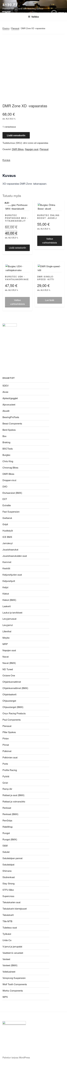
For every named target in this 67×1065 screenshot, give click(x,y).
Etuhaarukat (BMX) (12, 492)
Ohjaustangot (9, 700)
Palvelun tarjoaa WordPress (16, 1057)
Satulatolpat (8, 864)
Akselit (5, 410)
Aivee (5, 391)
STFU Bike (8, 889)
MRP (5, 644)
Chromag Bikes (10, 467)
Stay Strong (8, 883)
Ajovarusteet (8, 404)
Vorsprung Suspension (14, 977)
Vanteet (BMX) (9, 965)
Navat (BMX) (9, 662)
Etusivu (5, 28)
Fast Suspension (10, 511)
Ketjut (5, 587)
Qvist (5, 782)
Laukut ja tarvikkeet (12, 612)
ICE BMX (7, 536)
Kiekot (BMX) (9, 599)
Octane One (8, 675)
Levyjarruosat (9, 618)
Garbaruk (7, 517)
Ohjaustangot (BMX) (12, 707)
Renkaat (6, 807)
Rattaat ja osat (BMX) (13, 795)
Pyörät (5, 776)
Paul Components (11, 719)
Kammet (6, 562)
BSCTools (7, 448)
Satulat (6, 851)
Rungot (6, 833)
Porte (5, 763)
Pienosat (15, 28)
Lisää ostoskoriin (16, 135)
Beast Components (12, 423)
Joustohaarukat (10, 549)
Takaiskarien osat (11, 902)
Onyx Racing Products (14, 713)
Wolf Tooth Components (14, 984)
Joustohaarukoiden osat (14, 555)
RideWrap (7, 826)
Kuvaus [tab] (6, 159)
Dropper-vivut (9, 480)
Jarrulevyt (7, 543)
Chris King (7, 461)
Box (4, 436)
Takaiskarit (8, 914)
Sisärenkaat (8, 877)
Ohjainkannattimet (11, 681)
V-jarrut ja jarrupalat (12, 946)
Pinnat (5, 744)
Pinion (5, 738)
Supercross (8, 896)
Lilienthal (6, 631)
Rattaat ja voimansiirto (13, 801)
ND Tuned (7, 669)
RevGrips (7, 820)
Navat (5, 656)
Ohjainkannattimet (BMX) (15, 688)
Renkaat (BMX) (10, 814)
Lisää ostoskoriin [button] (17, 247)
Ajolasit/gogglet (10, 398)
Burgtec (6, 454)
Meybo (6, 637)
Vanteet (6, 959)
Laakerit (6, 606)
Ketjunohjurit (8, 581)
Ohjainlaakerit (9, 694)
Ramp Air (7, 788)
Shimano (7, 870)
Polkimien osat (9, 757)
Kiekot (5, 593)
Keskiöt (6, 568)
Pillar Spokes (9, 732)
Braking (6, 442)
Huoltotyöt (7, 530)
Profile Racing (9, 770)
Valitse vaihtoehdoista (49, 240)
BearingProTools (10, 417)
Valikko (35, 16)
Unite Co (6, 940)
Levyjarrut (7, 625)
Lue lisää (49, 300)
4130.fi (9, 4)
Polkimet (6, 751)
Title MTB (7, 921)
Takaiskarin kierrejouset (14, 908)
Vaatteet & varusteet (12, 952)
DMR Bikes (18, 149)
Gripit (5, 524)
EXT (4, 499)
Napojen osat (31, 149)
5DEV (5, 385)
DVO (4, 486)
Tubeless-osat (9, 927)
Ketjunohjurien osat (12, 574)
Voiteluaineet (8, 971)
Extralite (6, 505)
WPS (5, 996)
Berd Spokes (9, 429)
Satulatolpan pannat (12, 858)
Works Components (12, 990)
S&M (5, 845)
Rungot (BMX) (9, 839)
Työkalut (6, 933)
